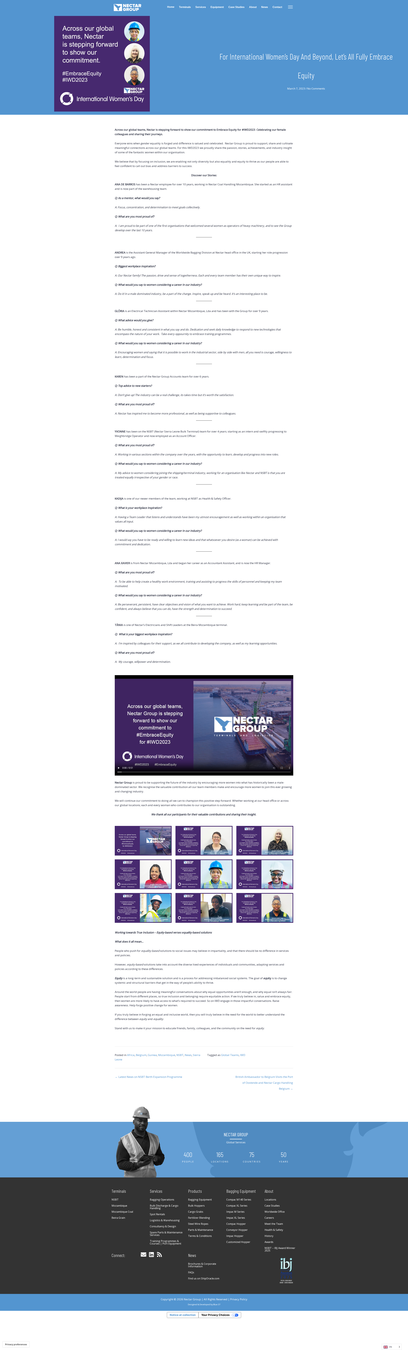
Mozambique (166, 1055)
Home (170, 7)
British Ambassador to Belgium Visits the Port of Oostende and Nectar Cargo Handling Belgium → (264, 1077)
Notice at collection (183, 1315)
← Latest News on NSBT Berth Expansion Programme (148, 1077)
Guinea (152, 1055)
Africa (131, 1055)
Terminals (185, 7)
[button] (143, 1254)
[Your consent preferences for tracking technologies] (16, 1344)
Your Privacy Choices (215, 1315)
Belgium (141, 1055)
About (253, 7)
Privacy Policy (238, 1299)
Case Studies (236, 7)
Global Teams (230, 1055)
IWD (242, 1055)
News (264, 7)
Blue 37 (216, 1304)
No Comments (316, 88)
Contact (277, 7)
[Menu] (290, 7)
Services (200, 7)
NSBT (179, 1055)
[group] (188, 1157)
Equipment (217, 7)
